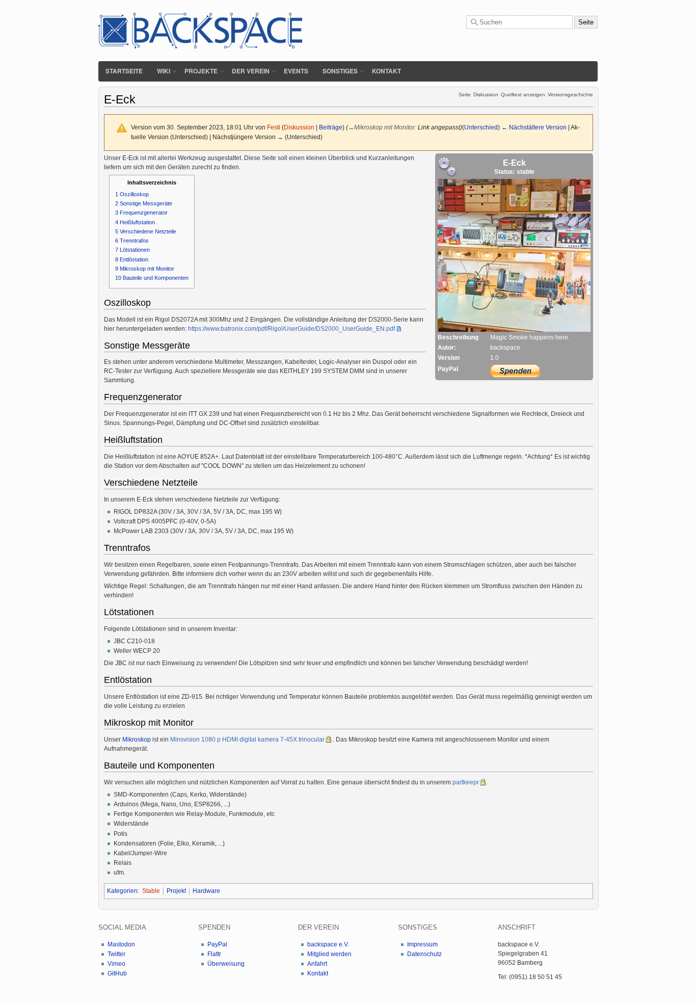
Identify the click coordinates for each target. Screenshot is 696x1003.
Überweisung (226, 963)
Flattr (214, 954)
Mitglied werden (329, 954)
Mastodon (121, 944)
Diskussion (485, 94)
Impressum (422, 944)
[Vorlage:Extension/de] (447, 166)
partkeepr (465, 782)
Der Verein (251, 70)
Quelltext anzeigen (523, 94)
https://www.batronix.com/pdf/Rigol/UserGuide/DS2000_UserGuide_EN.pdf (291, 328)
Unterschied (481, 127)
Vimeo (116, 963)
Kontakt (386, 70)
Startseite (124, 70)
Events (296, 70)
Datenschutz (424, 954)
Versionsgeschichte (570, 94)
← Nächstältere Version (534, 127)
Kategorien (122, 890)
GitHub (117, 973)
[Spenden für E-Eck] (515, 371)
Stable (151, 890)
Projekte (201, 70)
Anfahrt (317, 963)
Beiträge (330, 127)
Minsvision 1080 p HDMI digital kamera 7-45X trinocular (247, 739)
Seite (465, 94)
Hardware (206, 890)
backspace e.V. (328, 944)
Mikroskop (136, 739)
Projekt (176, 890)
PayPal (217, 944)
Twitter (116, 954)
